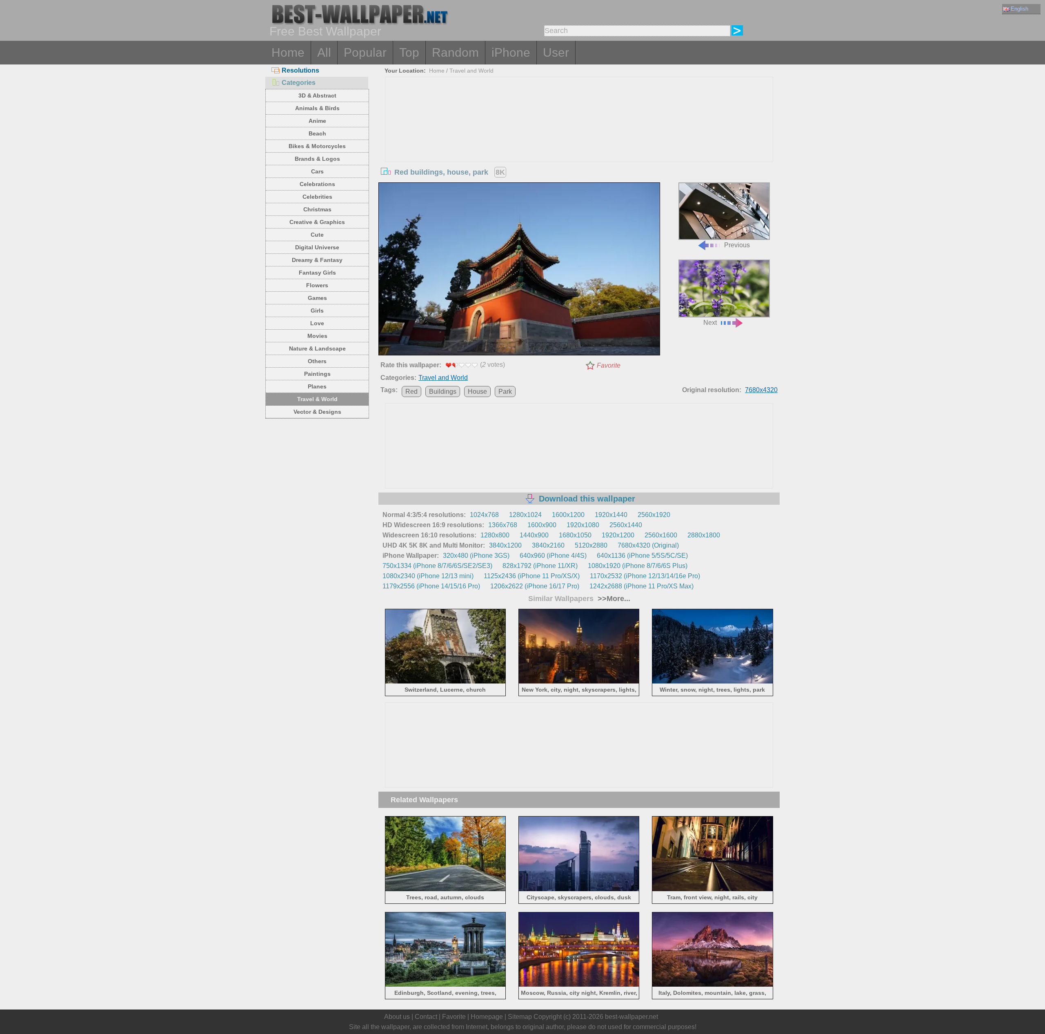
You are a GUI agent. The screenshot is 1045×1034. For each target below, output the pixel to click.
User (556, 52)
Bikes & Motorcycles (317, 146)
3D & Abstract (317, 95)
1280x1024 (525, 514)
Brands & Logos (317, 158)
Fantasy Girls (317, 272)
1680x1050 (575, 535)
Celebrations (317, 184)
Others (317, 361)
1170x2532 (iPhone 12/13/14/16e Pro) (645, 575)
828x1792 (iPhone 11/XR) (540, 565)
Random (455, 52)
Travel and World (471, 70)
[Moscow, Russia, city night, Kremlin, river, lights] (579, 985)
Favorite (608, 365)
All (324, 52)
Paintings (317, 374)
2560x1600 (661, 535)
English (1019, 9)
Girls (317, 310)
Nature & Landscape (317, 348)
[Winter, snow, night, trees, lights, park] (712, 682)
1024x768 (484, 514)
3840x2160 (548, 545)
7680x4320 (761, 389)
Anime (317, 121)
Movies (317, 336)
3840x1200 (505, 545)
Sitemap (520, 1016)
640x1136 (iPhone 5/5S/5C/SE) (642, 555)
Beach (317, 133)
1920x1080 (583, 524)
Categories (299, 82)
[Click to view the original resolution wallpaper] (519, 270)
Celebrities (317, 196)
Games (317, 298)
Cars (317, 171)
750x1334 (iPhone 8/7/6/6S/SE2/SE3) (437, 565)
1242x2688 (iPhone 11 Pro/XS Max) (641, 586)
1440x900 (534, 535)
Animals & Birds (317, 108)
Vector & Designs (317, 411)
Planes (317, 386)
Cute (317, 234)
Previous (737, 245)
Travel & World (317, 399)
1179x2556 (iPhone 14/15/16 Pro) (431, 586)
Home (288, 52)
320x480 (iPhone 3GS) (476, 555)
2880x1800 (703, 535)
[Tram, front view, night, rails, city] (712, 889)
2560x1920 (654, 514)
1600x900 (541, 524)
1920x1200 (618, 535)
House (477, 391)
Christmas (317, 209)
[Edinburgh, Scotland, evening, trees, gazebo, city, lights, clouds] (445, 985)
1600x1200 (568, 514)
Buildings (442, 391)
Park (505, 391)
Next (710, 322)
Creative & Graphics (317, 222)
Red (411, 391)
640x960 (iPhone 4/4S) (553, 555)
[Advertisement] (579, 138)
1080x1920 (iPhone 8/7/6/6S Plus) (637, 565)
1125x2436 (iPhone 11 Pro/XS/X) (532, 575)
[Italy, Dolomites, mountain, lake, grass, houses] (712, 985)
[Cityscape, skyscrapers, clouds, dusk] (579, 889)
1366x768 (502, 524)
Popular (365, 52)
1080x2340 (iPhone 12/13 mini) (428, 575)
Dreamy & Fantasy (317, 260)
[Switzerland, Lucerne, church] (445, 682)
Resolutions (300, 70)
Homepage (487, 1016)
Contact (426, 1016)
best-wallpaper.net (631, 1016)
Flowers (317, 285)
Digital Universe (317, 247)
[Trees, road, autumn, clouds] (445, 889)
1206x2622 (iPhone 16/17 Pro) (534, 586)
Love (317, 323)
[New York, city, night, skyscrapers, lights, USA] (579, 682)
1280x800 (494, 535)
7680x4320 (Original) (648, 545)
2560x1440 (625, 524)
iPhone (510, 52)
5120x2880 (591, 545)
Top (409, 52)
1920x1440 (611, 514)
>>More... (613, 599)
